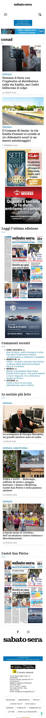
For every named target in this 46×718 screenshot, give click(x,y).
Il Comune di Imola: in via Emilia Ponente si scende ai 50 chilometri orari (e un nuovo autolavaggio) (21, 135)
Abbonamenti (24, 700)
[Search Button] (36, 13)
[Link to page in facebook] (17, 631)
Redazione (11, 700)
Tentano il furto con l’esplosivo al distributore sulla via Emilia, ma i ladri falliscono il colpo (20, 83)
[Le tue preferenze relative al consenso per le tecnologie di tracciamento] (41, 713)
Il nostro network (24, 672)
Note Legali (31, 704)
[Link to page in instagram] (28, 631)
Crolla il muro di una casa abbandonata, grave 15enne (20, 384)
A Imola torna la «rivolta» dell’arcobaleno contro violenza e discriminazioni (23, 535)
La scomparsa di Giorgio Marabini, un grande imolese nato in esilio (23, 436)
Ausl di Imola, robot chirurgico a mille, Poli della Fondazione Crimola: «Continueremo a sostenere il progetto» (26, 354)
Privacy (36, 700)
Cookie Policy (16, 704)
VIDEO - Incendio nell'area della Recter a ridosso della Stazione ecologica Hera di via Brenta (25, 364)
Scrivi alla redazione (27, 712)
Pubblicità (21, 708)
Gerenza (10, 708)
